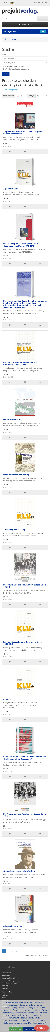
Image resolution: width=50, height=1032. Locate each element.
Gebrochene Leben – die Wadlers (19, 871)
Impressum (6, 975)
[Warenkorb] (42, 2)
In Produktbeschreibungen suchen (16, 69)
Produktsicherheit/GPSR (10, 983)
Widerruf (5, 988)
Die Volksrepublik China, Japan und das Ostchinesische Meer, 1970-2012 (22, 244)
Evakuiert (8, 699)
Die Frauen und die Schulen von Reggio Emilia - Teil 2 (24, 585)
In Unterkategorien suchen (14, 66)
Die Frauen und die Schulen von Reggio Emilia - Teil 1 (24, 815)
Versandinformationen (10, 978)
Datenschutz (6, 973)
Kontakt (4, 998)
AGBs (4, 970)
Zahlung (5, 986)
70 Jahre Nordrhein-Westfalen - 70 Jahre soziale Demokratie (22, 132)
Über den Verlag (8, 980)
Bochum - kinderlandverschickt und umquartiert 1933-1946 (20, 363)
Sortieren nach (8, 96)
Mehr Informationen (32, 1029)
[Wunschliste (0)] (39, 2)
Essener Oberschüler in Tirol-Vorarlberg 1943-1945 (22, 643)
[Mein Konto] (35, 2)
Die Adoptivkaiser (12, 419)
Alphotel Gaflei (10, 188)
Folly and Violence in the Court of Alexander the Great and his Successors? (24, 757)
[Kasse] (46, 2)
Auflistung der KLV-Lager (15, 529)
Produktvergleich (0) (11, 90)
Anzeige (31, 96)
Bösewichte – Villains (13, 926)
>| (17, 951)
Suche (14, 39)
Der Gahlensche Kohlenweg (16, 474)
